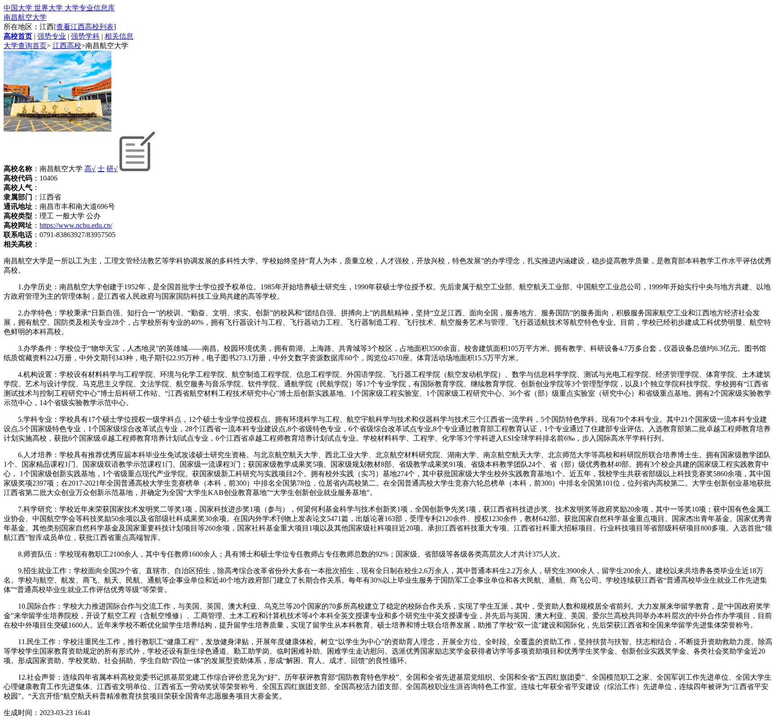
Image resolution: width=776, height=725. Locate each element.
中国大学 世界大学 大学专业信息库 (59, 8)
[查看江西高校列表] (85, 27)
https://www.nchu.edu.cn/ (76, 225)
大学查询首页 (25, 45)
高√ (90, 168)
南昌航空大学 (25, 17)
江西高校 (67, 45)
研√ (112, 168)
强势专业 (51, 36)
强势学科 (85, 36)
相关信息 (119, 36)
